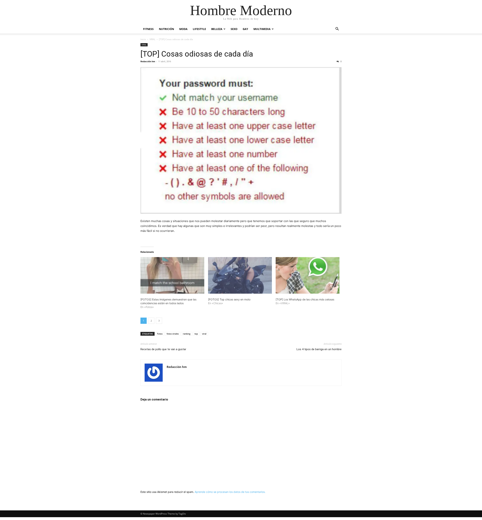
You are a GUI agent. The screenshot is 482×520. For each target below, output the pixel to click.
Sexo (234, 29)
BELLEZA (216, 29)
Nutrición (166, 29)
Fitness (148, 29)
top (196, 333)
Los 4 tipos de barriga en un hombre (319, 349)
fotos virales (173, 333)
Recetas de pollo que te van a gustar (163, 349)
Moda (183, 29)
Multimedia (262, 29)
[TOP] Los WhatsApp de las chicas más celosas (305, 299)
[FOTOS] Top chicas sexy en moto (229, 299)
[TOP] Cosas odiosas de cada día (196, 53)
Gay (245, 29)
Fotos (159, 333)
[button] (337, 29)
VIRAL (152, 39)
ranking (186, 333)
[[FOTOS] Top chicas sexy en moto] (240, 275)
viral (204, 333)
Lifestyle (199, 29)
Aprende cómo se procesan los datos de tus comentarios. (230, 491)
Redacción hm (147, 61)
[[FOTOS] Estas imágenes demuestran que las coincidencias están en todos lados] (172, 275)
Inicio (143, 39)
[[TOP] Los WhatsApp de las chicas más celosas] (307, 275)
